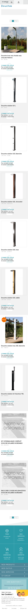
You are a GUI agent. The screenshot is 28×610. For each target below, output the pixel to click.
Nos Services (8, 572)
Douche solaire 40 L (8, 106)
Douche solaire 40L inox (10, 250)
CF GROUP (6, 576)
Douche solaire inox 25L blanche (13, 346)
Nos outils (7, 568)
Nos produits (8, 565)
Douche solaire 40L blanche (11, 154)
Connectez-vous (7, 65)
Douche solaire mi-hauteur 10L (12, 394)
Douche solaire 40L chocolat (11, 202)
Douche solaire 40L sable (10, 298)
